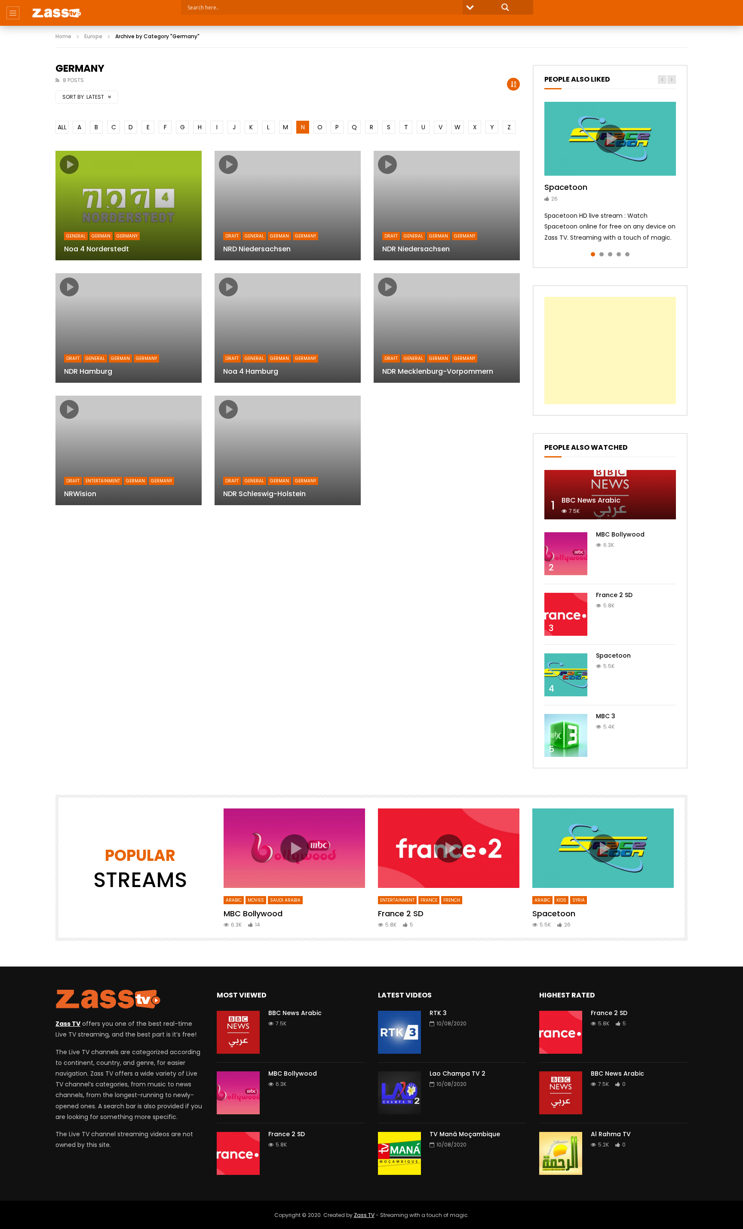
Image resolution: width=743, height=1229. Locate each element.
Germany (127, 236)
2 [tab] (601, 254)
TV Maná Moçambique (465, 1134)
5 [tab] (627, 254)
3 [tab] (610, 254)
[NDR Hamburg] (128, 328)
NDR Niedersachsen (416, 249)
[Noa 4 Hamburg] (288, 328)
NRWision (80, 494)
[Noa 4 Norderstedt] (128, 205)
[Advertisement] (610, 350)
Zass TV (364, 1215)
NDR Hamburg (88, 371)
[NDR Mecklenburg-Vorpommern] (447, 328)
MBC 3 (605, 716)
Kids (561, 900)
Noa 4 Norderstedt (96, 249)
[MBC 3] (565, 735)
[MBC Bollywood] (565, 553)
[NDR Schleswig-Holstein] (288, 450)
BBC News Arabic (591, 500)
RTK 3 (438, 1013)
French (451, 900)
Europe (93, 36)
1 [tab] (593, 254)
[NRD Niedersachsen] (288, 205)
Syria (578, 900)
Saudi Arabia (285, 900)
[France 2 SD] (565, 614)
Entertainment (103, 481)
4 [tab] (619, 254)
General (76, 236)
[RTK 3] (399, 1032)
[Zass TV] (56, 12)
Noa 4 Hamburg (250, 371)
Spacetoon (565, 187)
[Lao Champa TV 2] (399, 1092)
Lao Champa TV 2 (457, 1073)
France (429, 900)
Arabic (234, 900)
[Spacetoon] (565, 674)
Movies (256, 900)
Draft (232, 236)
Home (63, 36)
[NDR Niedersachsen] (447, 205)
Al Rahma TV (611, 1134)
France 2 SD (614, 595)
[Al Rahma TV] (560, 1153)
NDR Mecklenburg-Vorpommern (437, 371)
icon (69, 164)
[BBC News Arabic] (610, 494)
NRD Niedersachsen (257, 249)
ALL (62, 127)
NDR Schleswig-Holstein (264, 494)
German (101, 236)
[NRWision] (128, 450)
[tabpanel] (610, 172)
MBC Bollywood (620, 534)
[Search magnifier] (505, 7)
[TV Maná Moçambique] (399, 1153)
